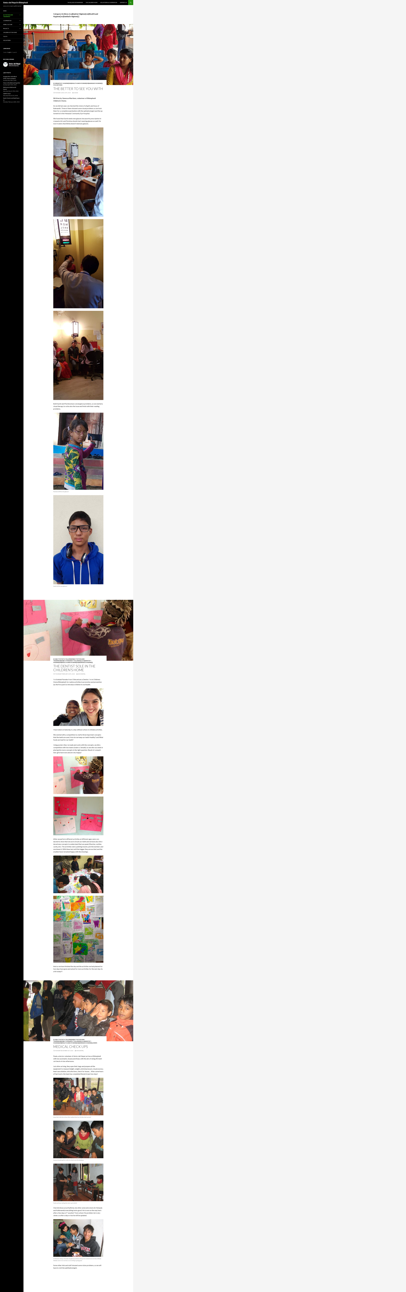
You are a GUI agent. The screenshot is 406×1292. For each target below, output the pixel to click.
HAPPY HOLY (7, 93)
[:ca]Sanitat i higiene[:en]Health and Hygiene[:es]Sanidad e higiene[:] (77, 83)
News (95, 1043)
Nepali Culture (7, 24)
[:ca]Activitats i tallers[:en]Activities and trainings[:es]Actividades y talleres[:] (68, 659)
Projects (6, 28)
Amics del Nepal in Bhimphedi (15, 2)
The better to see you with (78, 89)
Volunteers (57, 85)
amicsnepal (81, 674)
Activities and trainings (8, 15)
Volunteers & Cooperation (108, 2)
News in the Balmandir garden (11, 83)
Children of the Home (10, 32)
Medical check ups (70, 1046)
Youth (5, 36)
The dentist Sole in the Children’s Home (74, 668)
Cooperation (7, 20)
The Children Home (91, 2)
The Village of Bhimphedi (75, 2)
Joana (76, 92)
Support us (123, 2)
